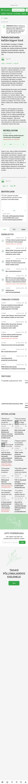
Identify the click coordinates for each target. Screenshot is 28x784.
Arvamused (17, 13)
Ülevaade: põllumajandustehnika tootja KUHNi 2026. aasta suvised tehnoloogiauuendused (13, 218)
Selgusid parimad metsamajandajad (12, 345)
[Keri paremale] (25, 210)
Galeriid (24, 13)
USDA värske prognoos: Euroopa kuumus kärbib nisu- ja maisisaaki (20, 456)
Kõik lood (9, 13)
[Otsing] (16, 782)
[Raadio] (12, 782)
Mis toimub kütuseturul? (13, 271)
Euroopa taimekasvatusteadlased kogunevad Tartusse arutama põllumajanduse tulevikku (12, 307)
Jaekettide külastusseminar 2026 (12, 403)
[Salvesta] (26, 238)
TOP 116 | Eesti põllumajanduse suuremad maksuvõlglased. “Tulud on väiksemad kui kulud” (16, 280)
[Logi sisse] (25, 782)
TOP (7, 275)
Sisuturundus (19, 498)
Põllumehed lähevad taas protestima (6, 481)
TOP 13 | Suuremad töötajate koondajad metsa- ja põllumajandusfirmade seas (20, 483)
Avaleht (3, 13)
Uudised (8, 237)
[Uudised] (7, 782)
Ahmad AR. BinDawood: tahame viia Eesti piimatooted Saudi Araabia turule (15, 262)
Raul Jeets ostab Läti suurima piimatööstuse (20, 432)
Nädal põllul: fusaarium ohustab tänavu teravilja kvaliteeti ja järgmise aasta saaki (16, 252)
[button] (10, 542)
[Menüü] (2, 782)
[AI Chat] (21, 782)
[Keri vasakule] (2, 210)
